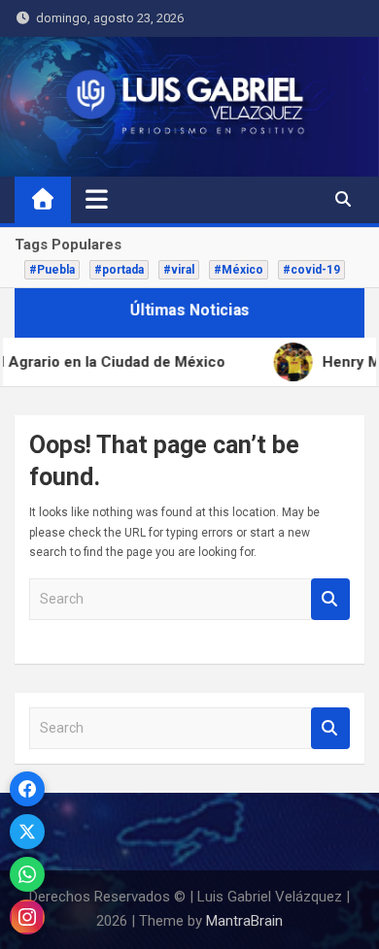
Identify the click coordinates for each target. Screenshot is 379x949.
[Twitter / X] (27, 831)
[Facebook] (27, 788)
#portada (119, 270)
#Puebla (52, 270)
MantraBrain (244, 921)
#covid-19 (311, 270)
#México (238, 270)
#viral (178, 270)
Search (330, 599)
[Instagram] (27, 917)
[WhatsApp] (27, 874)
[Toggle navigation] (96, 199)
